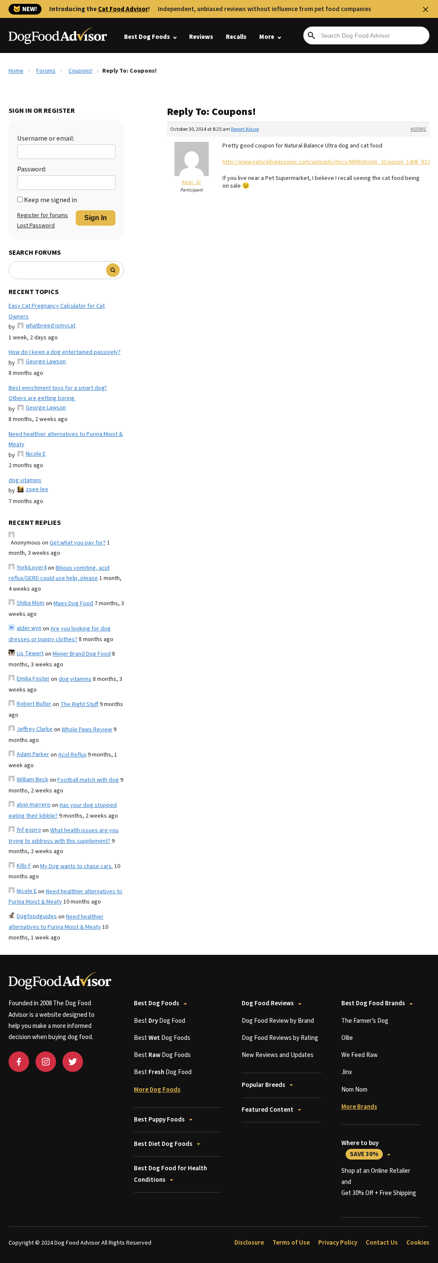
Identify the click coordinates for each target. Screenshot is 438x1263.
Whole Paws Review (87, 729)
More (266, 36)
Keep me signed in (50, 200)
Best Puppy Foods (159, 1119)
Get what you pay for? (78, 543)
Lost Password (36, 225)
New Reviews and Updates (278, 1055)
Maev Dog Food (73, 603)
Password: (31, 169)
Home (16, 71)
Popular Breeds (263, 1084)
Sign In (95, 217)
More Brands (359, 1106)
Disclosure (249, 1242)
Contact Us (382, 1242)
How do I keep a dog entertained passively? (65, 352)
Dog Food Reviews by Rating (280, 1037)
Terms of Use (291, 1242)
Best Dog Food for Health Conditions (170, 1174)
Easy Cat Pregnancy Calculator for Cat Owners (57, 311)
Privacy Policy (337, 1242)
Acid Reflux (72, 755)
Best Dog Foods (147, 36)
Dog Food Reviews (268, 1003)
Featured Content (267, 1109)
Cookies (417, 1242)
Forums (46, 71)
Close (426, 9)
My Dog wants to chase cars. (76, 866)
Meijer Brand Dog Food (82, 654)
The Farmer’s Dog (364, 1020)
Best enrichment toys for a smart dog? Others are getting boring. (58, 393)
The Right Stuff (79, 704)
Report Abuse (245, 129)
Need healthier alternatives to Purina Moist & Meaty (66, 439)
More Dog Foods (157, 1089)
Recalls (236, 36)
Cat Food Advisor (123, 9)
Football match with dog (88, 780)
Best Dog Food (159, 1020)
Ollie (347, 1037)
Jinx (346, 1072)
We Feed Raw (359, 1055)
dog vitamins (25, 480)
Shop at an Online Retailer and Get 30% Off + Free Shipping (378, 1182)
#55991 (418, 129)
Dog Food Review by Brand (278, 1020)
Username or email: (45, 138)
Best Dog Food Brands (373, 1003)
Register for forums (42, 215)
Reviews (201, 36)
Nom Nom (354, 1089)
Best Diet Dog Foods (163, 1143)
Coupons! (80, 71)
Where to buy (360, 1149)
